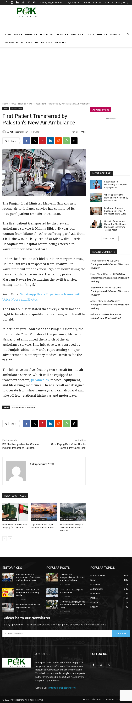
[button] (128, 34)
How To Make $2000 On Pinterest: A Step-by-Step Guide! (27, 593)
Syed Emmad (97, 287)
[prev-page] (4, 538)
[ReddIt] (58, 140)
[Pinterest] (42, 140)
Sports (101, 34)
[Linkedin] (17, 2)
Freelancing (46, 34)
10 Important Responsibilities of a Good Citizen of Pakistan (72, 577)
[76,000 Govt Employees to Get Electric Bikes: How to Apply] (52, 604)
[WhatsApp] (66, 140)
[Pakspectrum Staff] (4, 132)
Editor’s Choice (43, 42)
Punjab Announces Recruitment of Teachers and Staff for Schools (28, 577)
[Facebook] (6, 2)
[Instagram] (11, 2)
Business (30, 34)
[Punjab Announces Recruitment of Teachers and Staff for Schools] (8, 577)
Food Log (10, 42)
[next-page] (10, 538)
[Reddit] (23, 2)
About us (97, 2)
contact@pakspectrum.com (61, 687)
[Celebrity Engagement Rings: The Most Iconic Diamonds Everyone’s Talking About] (96, 224)
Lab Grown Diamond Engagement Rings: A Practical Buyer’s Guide (115, 211)
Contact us (108, 2)
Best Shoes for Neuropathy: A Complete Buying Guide (115, 185)
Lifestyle (76, 34)
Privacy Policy (122, 2)
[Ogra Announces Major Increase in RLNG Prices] (44, 512)
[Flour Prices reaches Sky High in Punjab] (8, 607)
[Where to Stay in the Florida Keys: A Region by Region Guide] (96, 197)
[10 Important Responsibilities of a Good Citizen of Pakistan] (52, 577)
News (17, 34)
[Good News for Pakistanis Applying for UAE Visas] (15, 512)
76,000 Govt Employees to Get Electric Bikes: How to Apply (109, 264)
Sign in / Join (73, 2)
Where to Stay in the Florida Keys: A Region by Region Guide (116, 198)
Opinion (59, 42)
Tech (88, 34)
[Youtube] (34, 2)
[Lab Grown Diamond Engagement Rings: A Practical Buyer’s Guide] (96, 211)
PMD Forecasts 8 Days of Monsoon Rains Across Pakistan (72, 527)
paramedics (40, 380)
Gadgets (61, 34)
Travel (113, 34)
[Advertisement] (88, 25)
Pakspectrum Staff (19, 131)
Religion (25, 42)
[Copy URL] (74, 140)
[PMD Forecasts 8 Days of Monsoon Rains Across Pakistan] (73, 512)
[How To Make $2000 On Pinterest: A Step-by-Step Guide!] (8, 592)
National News (25, 103)
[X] (28, 2)
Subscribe (121, 633)
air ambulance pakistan (23, 407)
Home (87, 2)
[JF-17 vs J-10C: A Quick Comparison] (52, 592)
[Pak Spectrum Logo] (16, 663)
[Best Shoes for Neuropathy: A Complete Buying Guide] (96, 184)
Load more (108, 238)
